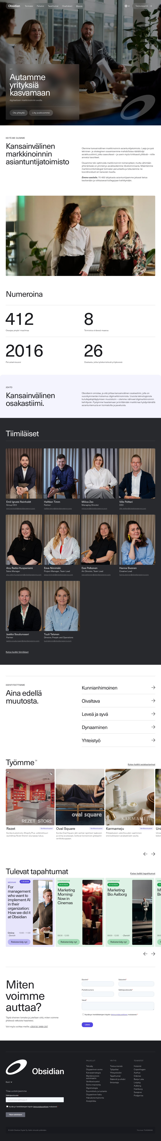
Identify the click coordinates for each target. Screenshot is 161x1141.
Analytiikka (91, 1101)
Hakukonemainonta (95, 1097)
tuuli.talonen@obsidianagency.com (57, 641)
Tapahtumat (115, 1076)
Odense (137, 1076)
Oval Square (65, 828)
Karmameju (115, 828)
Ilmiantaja (114, 1082)
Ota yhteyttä (19, 112)
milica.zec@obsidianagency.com (94, 508)
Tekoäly (89, 1066)
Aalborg (137, 1085)
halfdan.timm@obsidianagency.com (58, 508)
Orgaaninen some (94, 1069)
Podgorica (138, 1095)
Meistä (79, 6)
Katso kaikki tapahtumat (142, 873)
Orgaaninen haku (94, 1094)
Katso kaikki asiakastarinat (141, 764)
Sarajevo (138, 1092)
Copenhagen (140, 1069)
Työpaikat (114, 1069)
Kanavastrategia (93, 1072)
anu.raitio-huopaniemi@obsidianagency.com (23, 575)
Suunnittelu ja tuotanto (96, 1091)
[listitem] (31, 803)
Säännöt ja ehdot (117, 1079)
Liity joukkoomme (41, 112)
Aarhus (137, 1072)
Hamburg (138, 1089)
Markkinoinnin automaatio (92, 1077)
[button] (29, 6)
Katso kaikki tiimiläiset (17, 652)
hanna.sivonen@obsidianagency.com (134, 575)
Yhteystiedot (116, 1073)
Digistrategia (92, 1088)
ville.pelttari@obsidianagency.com (132, 508)
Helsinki (137, 1066)
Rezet (10, 828)
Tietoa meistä (116, 1066)
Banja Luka (139, 1079)
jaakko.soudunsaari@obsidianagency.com (22, 641)
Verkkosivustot (93, 1081)
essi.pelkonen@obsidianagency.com (96, 575)
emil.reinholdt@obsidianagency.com (20, 508)
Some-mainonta (93, 1084)
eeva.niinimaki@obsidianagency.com (58, 575)
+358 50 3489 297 (39, 1026)
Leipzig (137, 1082)
